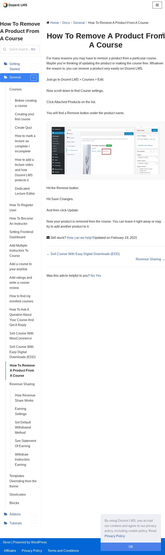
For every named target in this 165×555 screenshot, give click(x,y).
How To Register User (21, 207)
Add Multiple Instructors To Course (18, 250)
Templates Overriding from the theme (23, 481)
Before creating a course (26, 103)
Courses (15, 89)
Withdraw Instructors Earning (22, 459)
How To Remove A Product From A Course (22, 370)
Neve (7, 542)
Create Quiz (23, 127)
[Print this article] (163, 34)
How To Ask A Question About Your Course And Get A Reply (21, 317)
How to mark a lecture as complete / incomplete (25, 143)
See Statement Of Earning (25, 443)
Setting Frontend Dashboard (21, 234)
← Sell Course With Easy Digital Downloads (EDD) (83, 254)
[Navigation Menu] (157, 5)
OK (131, 546)
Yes (98, 275)
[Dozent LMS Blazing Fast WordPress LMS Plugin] (16, 5)
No (93, 275)
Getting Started (14, 66)
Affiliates (10, 550)
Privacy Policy (32, 550)
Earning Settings (21, 411)
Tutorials (15, 523)
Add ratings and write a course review (20, 283)
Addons (15, 514)
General (15, 77)
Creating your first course (24, 116)
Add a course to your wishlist (20, 266)
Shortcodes (17, 494)
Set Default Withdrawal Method (23, 427)
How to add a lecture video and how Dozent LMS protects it (24, 170)
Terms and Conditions (63, 550)
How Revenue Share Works (25, 398)
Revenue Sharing (22, 384)
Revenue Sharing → (150, 259)
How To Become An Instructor (21, 221)
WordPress (39, 542)
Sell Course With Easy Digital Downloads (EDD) (22, 352)
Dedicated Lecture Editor (25, 191)
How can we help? (80, 237)
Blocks (14, 503)
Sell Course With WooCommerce (21, 336)
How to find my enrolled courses (21, 298)
